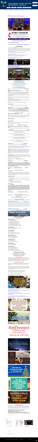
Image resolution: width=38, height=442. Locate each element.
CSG (19, 10)
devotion (22, 10)
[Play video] (19, 74)
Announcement (11, 10)
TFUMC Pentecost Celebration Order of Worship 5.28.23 (27, 426)
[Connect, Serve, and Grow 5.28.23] (19, 422)
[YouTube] (19, 439)
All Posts (6, 10)
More (25, 10)
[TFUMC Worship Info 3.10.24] (9, 422)
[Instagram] (20, 439)
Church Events (16, 10)
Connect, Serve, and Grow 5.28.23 (18, 426)
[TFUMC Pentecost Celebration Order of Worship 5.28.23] (28, 422)
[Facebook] (21, 439)
